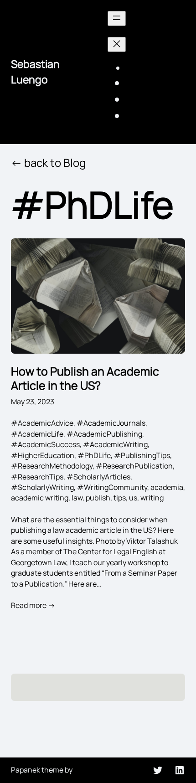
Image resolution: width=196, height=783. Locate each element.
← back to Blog (48, 162)
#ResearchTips (37, 477)
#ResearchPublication (134, 466)
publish (98, 498)
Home (135, 69)
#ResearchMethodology (52, 466)
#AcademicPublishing (104, 434)
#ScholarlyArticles (98, 477)
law (77, 498)
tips (119, 498)
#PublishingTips (142, 455)
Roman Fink (93, 770)
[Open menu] (117, 18)
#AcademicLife (37, 434)
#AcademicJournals (111, 423)
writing (152, 498)
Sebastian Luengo (35, 72)
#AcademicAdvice (42, 423)
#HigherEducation (42, 455)
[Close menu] (117, 44)
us (133, 498)
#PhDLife (94, 455)
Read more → (33, 605)
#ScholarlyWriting (42, 487)
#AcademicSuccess (45, 444)
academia (166, 487)
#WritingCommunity (112, 487)
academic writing (39, 498)
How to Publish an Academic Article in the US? (85, 379)
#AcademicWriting (115, 444)
